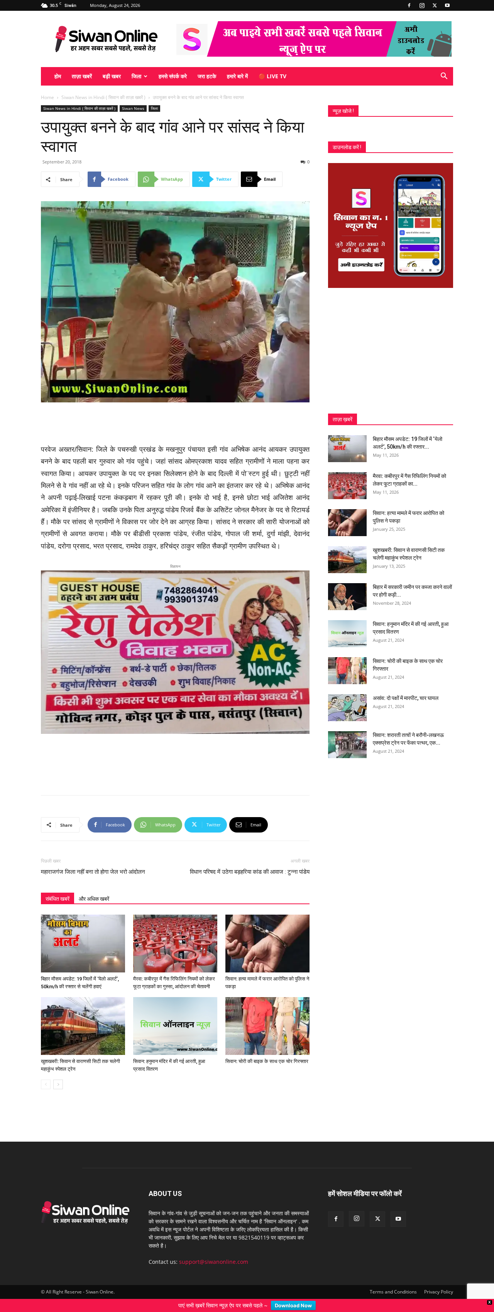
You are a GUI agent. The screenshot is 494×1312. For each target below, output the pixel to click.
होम (57, 76)
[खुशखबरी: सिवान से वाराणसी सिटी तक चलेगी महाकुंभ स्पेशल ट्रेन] (83, 1014)
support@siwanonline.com (213, 1249)
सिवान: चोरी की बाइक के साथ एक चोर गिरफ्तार (266, 1049)
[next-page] (58, 1072)
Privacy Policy (438, 1279)
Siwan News (133, 108)
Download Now (293, 1305)
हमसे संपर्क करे (173, 76)
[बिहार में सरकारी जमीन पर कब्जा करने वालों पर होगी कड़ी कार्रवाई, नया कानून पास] (347, 596)
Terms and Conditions (393, 1279)
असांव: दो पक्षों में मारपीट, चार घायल (405, 698)
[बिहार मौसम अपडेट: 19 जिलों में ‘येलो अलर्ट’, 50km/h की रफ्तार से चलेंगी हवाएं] (83, 931)
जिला (136, 76)
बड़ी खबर (112, 76)
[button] (444, 77)
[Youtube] (447, 5)
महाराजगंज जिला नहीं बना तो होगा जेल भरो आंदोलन (93, 859)
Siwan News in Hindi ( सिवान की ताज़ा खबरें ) (103, 97)
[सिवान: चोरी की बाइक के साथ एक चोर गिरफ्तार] (267, 1014)
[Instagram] (422, 5)
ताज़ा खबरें (82, 76)
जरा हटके (207, 76)
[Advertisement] (175, 424)
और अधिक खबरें (94, 886)
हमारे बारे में (237, 76)
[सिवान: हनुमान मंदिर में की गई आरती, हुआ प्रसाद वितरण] (175, 1014)
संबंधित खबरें (57, 886)
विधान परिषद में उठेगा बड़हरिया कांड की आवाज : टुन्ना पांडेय (250, 859)
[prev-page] (46, 1072)
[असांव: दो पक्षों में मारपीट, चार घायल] (347, 707)
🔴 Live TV (272, 76)
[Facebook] (409, 5)
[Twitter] (434, 5)
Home (47, 97)
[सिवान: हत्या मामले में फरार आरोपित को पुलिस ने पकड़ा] (267, 931)
